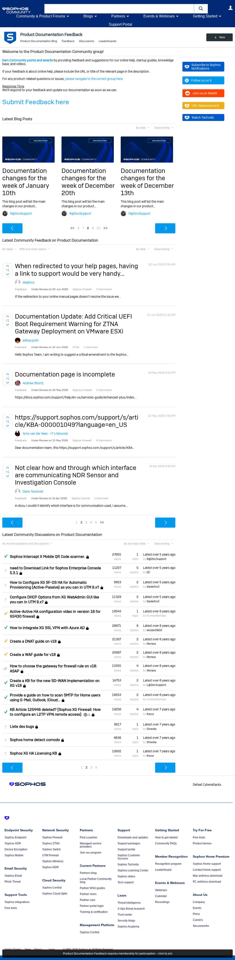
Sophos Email (13, 875)
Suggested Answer (5, 613)
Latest (159, 554)
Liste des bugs (22, 726)
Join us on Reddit (205, 93)
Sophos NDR (50, 867)
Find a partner (88, 837)
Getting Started (205, 16)
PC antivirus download (207, 881)
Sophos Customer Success (129, 857)
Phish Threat (12, 881)
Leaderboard (163, 869)
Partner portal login (92, 906)
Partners (118, 16)
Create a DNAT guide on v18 (33, 641)
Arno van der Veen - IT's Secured (45, 433)
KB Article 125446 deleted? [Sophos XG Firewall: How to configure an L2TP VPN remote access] (55, 712)
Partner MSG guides (92, 888)
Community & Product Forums (40, 16)
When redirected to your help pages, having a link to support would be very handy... (76, 269)
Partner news (88, 894)
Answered (5, 556)
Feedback (68, 41)
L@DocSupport (156, 685)
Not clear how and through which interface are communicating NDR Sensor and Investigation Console (75, 475)
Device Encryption (16, 849)
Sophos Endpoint (15, 837)
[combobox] (119, 8)
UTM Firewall (50, 855)
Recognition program (168, 863)
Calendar (161, 896)
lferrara (151, 644)
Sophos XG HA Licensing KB (33, 753)
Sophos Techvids (128, 864)
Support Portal (120, 24)
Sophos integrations (17, 902)
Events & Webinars (159, 16)
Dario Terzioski (33, 491)
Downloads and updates (133, 837)
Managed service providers (90, 845)
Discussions (86, 41)
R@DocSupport (21, 213)
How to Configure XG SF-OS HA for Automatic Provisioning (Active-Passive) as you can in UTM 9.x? (54, 585)
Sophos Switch (51, 849)
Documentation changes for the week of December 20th (88, 182)
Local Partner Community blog (96, 880)
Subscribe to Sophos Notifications (206, 67)
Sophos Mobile (14, 855)
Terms (28, 949)
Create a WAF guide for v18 (33, 654)
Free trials (199, 837)
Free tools (11, 908)
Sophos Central (52, 887)
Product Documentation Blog (38, 41)
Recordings (162, 902)
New (222, 37)
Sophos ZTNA (51, 843)
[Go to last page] (106, 228)
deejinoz (28, 282)
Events (197, 908)
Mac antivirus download (207, 875)
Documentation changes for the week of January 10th (25, 182)
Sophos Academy (128, 926)
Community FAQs (166, 843)
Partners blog (88, 873)
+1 (88, 714)
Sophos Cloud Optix (54, 893)
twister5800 (154, 630)
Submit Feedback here (35, 102)
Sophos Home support (207, 863)
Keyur (150, 714)
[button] (201, 8)
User (230, 7)
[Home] (22, 10)
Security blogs (126, 920)
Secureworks (201, 925)
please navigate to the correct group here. (94, 79)
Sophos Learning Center (133, 870)
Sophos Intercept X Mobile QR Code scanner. (47, 556)
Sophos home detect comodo (35, 739)
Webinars (161, 890)
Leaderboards (107, 41)
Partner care (87, 900)
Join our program (90, 852)
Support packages (129, 843)
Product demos (202, 843)
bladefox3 (153, 587)
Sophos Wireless (52, 861)
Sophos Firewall (52, 837)
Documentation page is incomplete (65, 374)
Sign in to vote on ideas (7, 266)
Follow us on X (201, 80)
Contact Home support (207, 869)
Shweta (152, 729)
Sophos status (126, 876)
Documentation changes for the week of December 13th (147, 182)
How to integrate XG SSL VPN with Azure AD (47, 627)
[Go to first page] (72, 228)
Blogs (88, 16)
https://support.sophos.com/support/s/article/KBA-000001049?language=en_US (76, 421)
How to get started (166, 837)
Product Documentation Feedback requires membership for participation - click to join (117, 953)
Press (196, 914)
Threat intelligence (129, 902)
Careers (198, 920)
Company (199, 902)
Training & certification (94, 912)
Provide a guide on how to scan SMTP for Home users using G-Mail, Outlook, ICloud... (55, 697)
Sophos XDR (13, 843)
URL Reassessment (205, 106)
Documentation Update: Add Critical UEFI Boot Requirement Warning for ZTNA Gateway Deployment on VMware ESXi (73, 323)
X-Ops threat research (131, 908)
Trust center (125, 914)
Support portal (126, 849)
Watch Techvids (203, 117)
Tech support (126, 882)
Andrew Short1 (33, 383)
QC (148, 572)
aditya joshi (31, 340)
